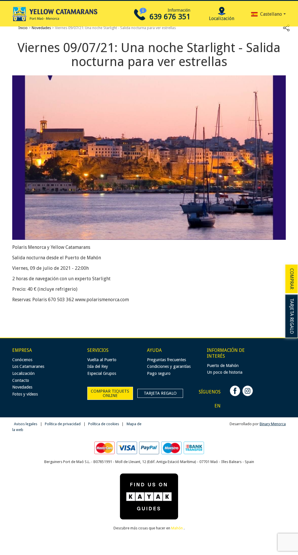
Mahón (177, 528)
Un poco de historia (224, 372)
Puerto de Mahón (223, 365)
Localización (23, 373)
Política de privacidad (63, 424)
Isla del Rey (97, 366)
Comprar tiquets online (110, 393)
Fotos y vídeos (25, 394)
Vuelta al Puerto (101, 359)
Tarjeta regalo (292, 316)
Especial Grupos (101, 373)
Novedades (41, 28)
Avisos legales (26, 424)
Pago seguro (159, 373)
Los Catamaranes (28, 366)
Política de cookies (104, 424)
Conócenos (22, 359)
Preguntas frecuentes (166, 359)
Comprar (292, 278)
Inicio (23, 28)
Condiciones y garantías (169, 366)
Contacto (20, 380)
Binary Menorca (273, 424)
